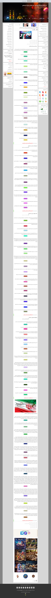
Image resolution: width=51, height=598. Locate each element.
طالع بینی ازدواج (45, 63)
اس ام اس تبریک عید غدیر (33, 525)
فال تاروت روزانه (10, 26)
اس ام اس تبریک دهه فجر (33, 40)
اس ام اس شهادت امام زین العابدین (43, 31)
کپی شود (25, 51)
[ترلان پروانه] (25, 25)
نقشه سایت (22, 592)
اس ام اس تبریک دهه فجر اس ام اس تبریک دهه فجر (27, 28)
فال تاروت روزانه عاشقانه (9, 44)
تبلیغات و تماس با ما (24, 1)
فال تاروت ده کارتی (9, 41)
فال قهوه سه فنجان (44, 51)
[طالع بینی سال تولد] (43, 110)
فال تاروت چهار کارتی (9, 34)
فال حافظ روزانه (10, 67)
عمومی (33, 580)
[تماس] (25, 588)
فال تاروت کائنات (10, 29)
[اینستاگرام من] (27, 588)
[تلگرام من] (32, 588)
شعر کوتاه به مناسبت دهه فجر (32, 41)
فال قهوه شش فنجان (44, 53)
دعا (46, 69)
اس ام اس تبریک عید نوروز (33, 527)
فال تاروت (41, 1)
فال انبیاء (46, 44)
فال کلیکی (45, 74)
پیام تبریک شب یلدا (9, 70)
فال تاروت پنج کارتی (9, 36)
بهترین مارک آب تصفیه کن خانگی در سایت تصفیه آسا (8, 53)
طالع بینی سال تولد (45, 113)
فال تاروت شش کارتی (9, 38)
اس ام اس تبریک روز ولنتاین (44, 28)
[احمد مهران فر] (33, 25)
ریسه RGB (45, 84)
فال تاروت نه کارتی (9, 39)
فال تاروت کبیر (10, 28)
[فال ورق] (20, 566)
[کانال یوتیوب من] (19, 588)
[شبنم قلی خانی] (17, 25)
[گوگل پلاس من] (21, 588)
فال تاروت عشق (10, 42)
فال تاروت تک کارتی (9, 31)
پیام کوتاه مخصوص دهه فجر (33, 43)
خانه (47, 1)
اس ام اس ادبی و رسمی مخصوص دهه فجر (31, 44)
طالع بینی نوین (10, 81)
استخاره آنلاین (34, 1)
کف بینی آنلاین (45, 58)
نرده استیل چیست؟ (9, 59)
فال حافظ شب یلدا (10, 69)
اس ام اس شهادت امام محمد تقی (32, 522)
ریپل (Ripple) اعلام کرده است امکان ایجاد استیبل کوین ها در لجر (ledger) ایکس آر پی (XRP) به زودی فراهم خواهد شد (8, 56)
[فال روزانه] (20, 543)
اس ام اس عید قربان (44, 29)
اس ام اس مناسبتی (29, 1)
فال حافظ (44, 1)
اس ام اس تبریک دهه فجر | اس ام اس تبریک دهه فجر (34, 5)
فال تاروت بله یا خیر (9, 46)
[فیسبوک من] (29, 588)
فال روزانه (38, 1)
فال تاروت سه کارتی (9, 33)
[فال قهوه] (31, 555)
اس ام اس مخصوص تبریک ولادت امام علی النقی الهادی (30, 523)
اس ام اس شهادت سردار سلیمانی (43, 33)
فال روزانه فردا (10, 86)
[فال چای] (31, 566)
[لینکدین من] (17, 588)
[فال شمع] (20, 555)
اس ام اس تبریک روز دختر (33, 526)
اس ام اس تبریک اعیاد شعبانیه (43, 34)
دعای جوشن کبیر (45, 68)
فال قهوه (46, 49)
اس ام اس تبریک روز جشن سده (43, 26)
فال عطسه (10, 79)
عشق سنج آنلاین (45, 79)
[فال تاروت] (31, 543)
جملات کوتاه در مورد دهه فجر (32, 42)
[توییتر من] (23, 588)
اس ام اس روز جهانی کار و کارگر (32, 524)
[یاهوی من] (34, 588)
